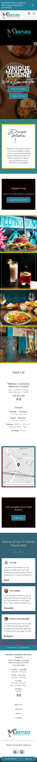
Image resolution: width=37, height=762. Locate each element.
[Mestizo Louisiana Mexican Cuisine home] (11, 15)
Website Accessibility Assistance (18, 745)
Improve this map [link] (28, 484)
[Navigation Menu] (34, 13)
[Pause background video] (35, 43)
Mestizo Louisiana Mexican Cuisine (18, 733)
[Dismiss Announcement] (32, 5)
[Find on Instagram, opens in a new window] (19, 400)
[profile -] (29, 13)
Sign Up (28, 759)
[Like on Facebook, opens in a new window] (17, 400)
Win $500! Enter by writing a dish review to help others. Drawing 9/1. (13, 5)
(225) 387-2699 (18, 665)
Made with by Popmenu (16, 647)
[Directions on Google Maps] (18, 467)
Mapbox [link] (9, 484)
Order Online (10, 759)
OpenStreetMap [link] (18, 484)
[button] (18, 233)
